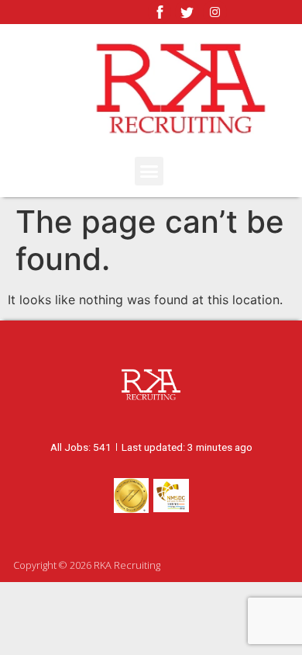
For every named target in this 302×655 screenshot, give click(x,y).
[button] (149, 171)
